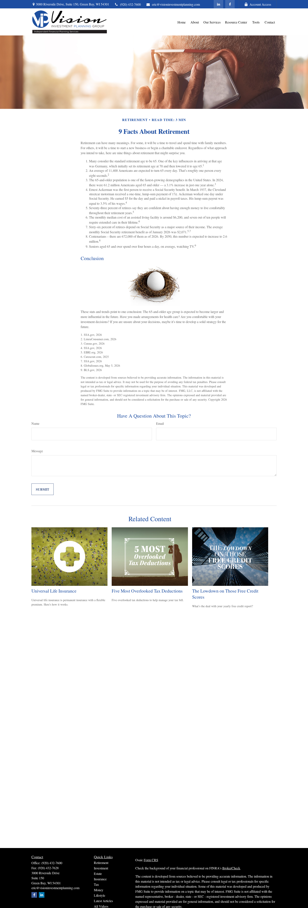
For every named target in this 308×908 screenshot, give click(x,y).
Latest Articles (103, 901)
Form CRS (151, 860)
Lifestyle (99, 895)
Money (98, 890)
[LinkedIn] (218, 4)
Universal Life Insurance (53, 591)
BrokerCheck (231, 868)
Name (35, 423)
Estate (98, 873)
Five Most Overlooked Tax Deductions (147, 591)
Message (37, 451)
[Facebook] (230, 4)
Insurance (100, 879)
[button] (181, 22)
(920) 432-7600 (130, 4)
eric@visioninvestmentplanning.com (176, 4)
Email (160, 423)
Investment (101, 868)
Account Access (260, 4)
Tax (96, 884)
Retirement (101, 862)
